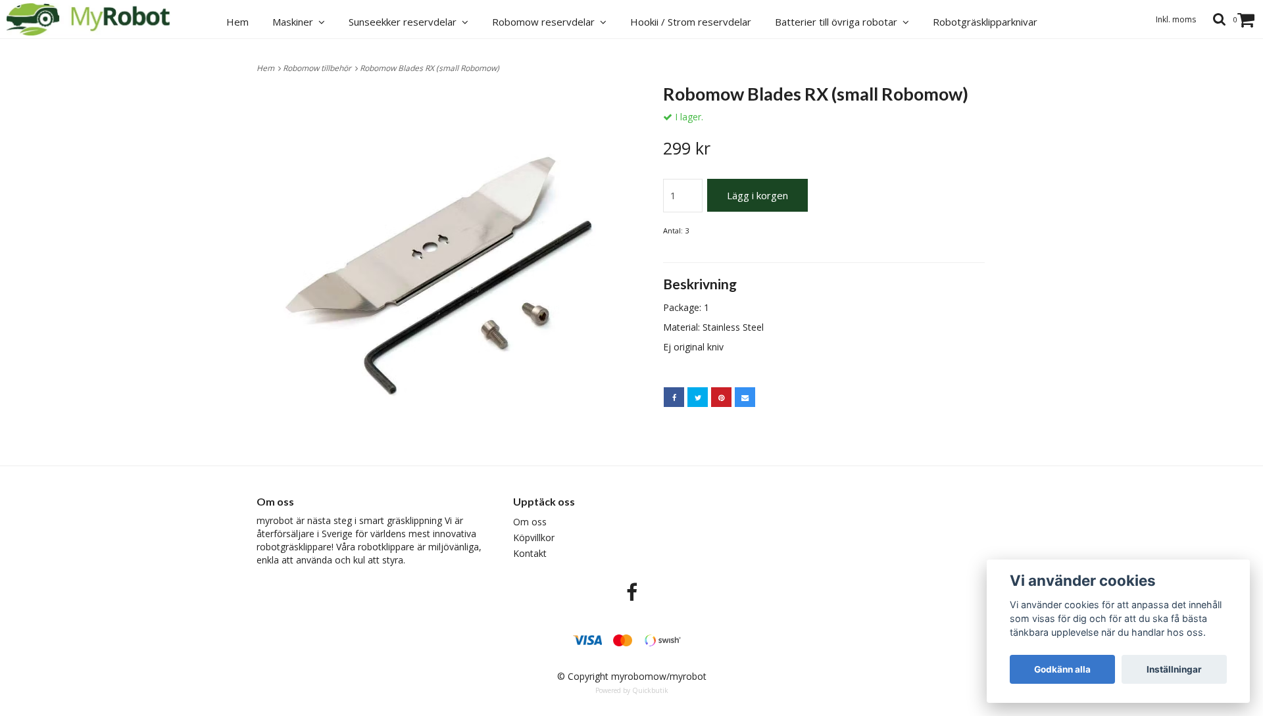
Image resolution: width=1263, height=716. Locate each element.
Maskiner (295, 21)
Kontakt (530, 553)
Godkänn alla (1062, 669)
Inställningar (1174, 669)
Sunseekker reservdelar (405, 21)
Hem (267, 68)
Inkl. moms (1176, 19)
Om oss (530, 521)
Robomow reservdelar (546, 21)
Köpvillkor (534, 537)
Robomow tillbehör (319, 68)
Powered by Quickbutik (631, 690)
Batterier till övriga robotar (839, 21)
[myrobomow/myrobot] (96, 19)
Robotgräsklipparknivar (985, 21)
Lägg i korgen (757, 195)
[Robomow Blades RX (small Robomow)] (439, 266)
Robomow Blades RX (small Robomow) (430, 68)
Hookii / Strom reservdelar (690, 21)
